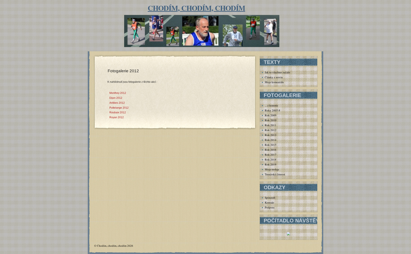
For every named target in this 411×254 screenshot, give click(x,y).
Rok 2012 (270, 130)
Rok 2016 (270, 150)
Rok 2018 (270, 159)
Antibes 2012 (117, 102)
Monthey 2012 (117, 93)
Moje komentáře (274, 82)
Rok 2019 (270, 164)
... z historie (271, 105)
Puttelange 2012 (119, 107)
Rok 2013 (270, 135)
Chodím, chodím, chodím (196, 8)
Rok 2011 (270, 125)
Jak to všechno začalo (277, 72)
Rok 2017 (270, 155)
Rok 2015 (270, 145)
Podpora (269, 207)
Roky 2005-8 (272, 110)
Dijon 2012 (115, 97)
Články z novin (274, 77)
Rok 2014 (270, 140)
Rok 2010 (270, 120)
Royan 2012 (116, 117)
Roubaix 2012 (117, 112)
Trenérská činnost (275, 174)
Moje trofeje (272, 169)
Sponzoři (270, 197)
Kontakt (269, 202)
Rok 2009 (270, 115)
